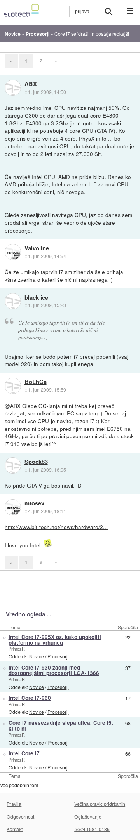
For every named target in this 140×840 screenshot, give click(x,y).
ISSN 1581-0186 (92, 829)
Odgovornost (20, 816)
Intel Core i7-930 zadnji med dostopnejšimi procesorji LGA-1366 (54, 670)
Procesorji (58, 656)
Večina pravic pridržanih (99, 803)
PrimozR (17, 649)
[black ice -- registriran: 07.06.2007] (13, 301)
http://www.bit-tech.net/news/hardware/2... (56, 527)
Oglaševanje (88, 816)
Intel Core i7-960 (30, 697)
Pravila (14, 803)
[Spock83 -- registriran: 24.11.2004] (13, 465)
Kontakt (15, 829)
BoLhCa (35, 382)
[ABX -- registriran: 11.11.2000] (13, 88)
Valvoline (36, 248)
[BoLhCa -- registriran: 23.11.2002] (13, 386)
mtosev (34, 503)
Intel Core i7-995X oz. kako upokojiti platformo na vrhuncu (55, 639)
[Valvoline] (13, 252)
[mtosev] (13, 507)
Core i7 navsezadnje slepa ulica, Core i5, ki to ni (61, 725)
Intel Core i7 (24, 753)
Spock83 (36, 462)
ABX (30, 84)
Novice (36, 656)
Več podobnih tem (19, 785)
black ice (36, 298)
